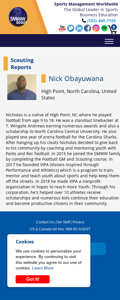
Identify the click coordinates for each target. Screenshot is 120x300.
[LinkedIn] (79, 30)
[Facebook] (88, 30)
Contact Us (45, 222)
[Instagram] (96, 30)
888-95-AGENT (78, 229)
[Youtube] (63, 30)
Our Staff (63, 222)
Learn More (43, 268)
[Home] (18, 17)
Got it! (32, 279)
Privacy (78, 222)
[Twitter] (71, 30)
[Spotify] (104, 30)
